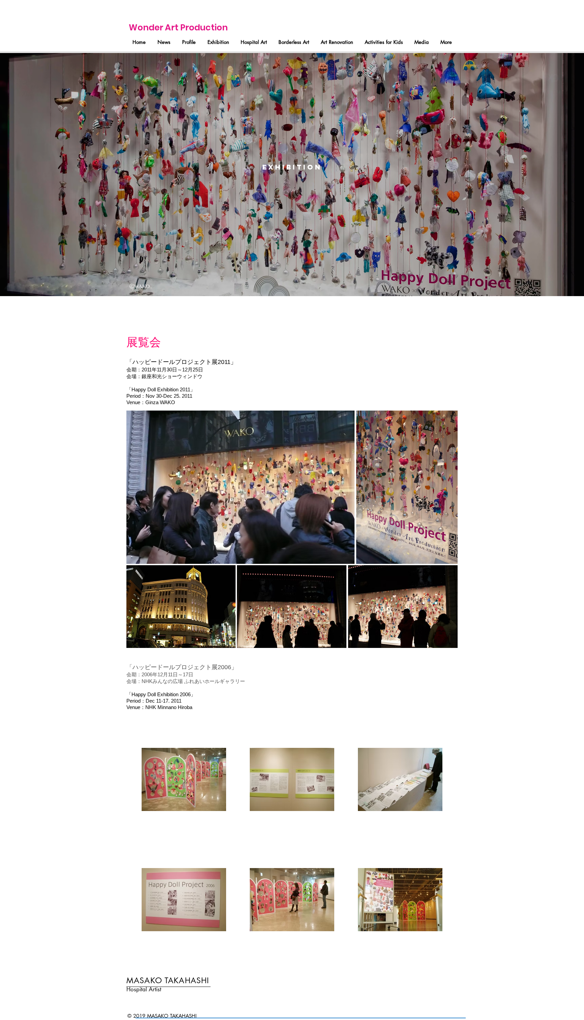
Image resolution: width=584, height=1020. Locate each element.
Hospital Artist (143, 989)
